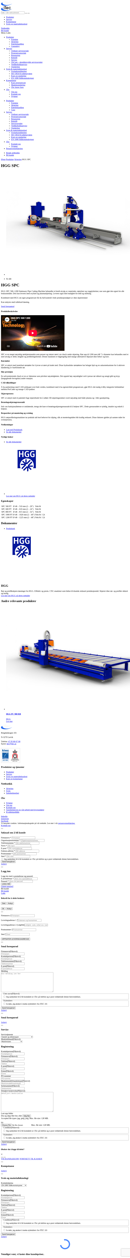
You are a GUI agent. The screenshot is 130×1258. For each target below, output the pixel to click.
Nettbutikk (5, 28)
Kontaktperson (11, 956)
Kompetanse (11, 22)
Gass (13, 110)
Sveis (8, 791)
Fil (2, 1123)
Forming (14, 39)
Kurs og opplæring (18, 76)
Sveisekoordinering (19, 71)
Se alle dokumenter (13, 432)
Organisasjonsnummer (10, 840)
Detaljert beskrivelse (13, 1091)
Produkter (10, 17)
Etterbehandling (17, 44)
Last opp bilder (7, 1113)
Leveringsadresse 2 (12, 925)
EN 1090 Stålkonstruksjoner (22, 78)
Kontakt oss (16, 94)
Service (9, 19)
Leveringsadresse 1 (9, 920)
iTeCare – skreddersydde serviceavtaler (27, 62)
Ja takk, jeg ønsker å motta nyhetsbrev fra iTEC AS (26, 1004)
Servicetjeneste (7, 1034)
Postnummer (7, 854)
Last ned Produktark (14, 430)
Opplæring (15, 67)
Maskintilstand (11, 1039)
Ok (3, 909)
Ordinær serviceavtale (20, 51)
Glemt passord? (7, 886)
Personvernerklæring (14, 148)
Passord (5, 881)
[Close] (2, 828)
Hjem (3, 159)
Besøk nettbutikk (13, 153)
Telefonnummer (8, 843)
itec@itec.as (11, 744)
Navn (4, 846)
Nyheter (14, 96)
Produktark (10, 528)
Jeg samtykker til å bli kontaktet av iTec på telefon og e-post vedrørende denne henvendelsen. (41, 859)
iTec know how (17, 87)
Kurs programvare (18, 83)
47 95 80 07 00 (14, 741)
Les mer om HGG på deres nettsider (15, 596)
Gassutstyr (15, 46)
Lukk (3, 893)
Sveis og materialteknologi (16, 24)
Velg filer (26, 1116)
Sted (3, 856)
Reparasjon (15, 55)
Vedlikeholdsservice (19, 64)
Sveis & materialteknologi (16, 69)
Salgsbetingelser (12, 793)
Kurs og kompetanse (14, 779)
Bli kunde (5, 30)
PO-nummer (6, 1076)
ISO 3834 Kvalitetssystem (21, 74)
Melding (4, 971)
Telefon (8, 1061)
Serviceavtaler (16, 123)
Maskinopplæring (18, 85)
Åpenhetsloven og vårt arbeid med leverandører (25, 810)
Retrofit (14, 58)
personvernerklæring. (66, 823)
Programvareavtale (18, 53)
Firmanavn (6, 838)
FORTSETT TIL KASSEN (31, 1159)
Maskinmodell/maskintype (15, 1081)
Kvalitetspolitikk (12, 812)
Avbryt (4, 864)
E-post (4, 848)
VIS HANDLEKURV (10, 1159)
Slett (3, 903)
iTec (8, 89)
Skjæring (14, 42)
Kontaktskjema (7, 1183)
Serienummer (10, 1086)
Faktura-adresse (8, 851)
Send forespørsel (7, 306)
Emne (7, 1071)
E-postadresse (7, 878)
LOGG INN (6, 884)
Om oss (14, 92)
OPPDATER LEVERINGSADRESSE (15, 939)
